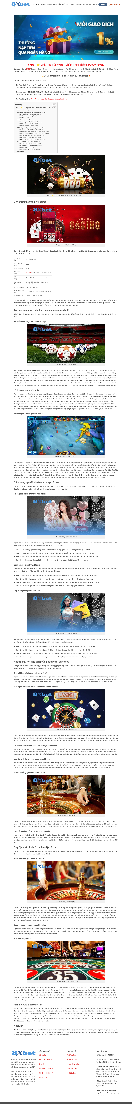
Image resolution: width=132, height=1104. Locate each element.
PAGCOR (28, 273)
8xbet (38, 4)
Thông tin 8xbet (46, 4)
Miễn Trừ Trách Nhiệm (46, 1068)
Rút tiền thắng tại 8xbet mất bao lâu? (32, 137)
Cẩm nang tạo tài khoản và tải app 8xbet (30, 120)
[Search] (34, 4)
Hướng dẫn (57, 4)
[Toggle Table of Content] (53, 105)
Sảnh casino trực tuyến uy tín (29, 116)
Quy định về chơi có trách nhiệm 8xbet (29, 141)
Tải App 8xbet (72, 1055)
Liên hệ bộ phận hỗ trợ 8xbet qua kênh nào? (33, 139)
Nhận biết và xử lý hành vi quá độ (31, 149)
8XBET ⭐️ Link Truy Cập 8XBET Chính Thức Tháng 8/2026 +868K (35, 108)
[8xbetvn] (20, 4)
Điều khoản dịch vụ (45, 1059)
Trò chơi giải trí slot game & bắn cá (31, 118)
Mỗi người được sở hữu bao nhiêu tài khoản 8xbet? (35, 131)
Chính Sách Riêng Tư (46, 1073)
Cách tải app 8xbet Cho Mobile (30, 124)
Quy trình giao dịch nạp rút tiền (30, 125)
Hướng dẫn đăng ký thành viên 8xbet (31, 122)
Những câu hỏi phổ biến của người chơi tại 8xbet (32, 128)
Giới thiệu (42, 1055)
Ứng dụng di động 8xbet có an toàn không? (33, 135)
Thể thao (65, 4)
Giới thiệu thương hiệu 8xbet (26, 110)
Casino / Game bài (76, 4)
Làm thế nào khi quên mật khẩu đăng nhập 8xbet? (35, 133)
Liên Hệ (41, 1064)
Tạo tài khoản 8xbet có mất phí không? (32, 129)
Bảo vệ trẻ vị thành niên (28, 147)
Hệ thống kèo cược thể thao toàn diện (32, 114)
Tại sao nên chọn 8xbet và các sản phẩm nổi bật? (32, 112)
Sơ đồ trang (43, 1077)
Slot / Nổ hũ (87, 4)
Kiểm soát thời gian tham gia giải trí (31, 143)
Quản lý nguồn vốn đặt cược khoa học (32, 145)
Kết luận (21, 151)
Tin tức (95, 4)
